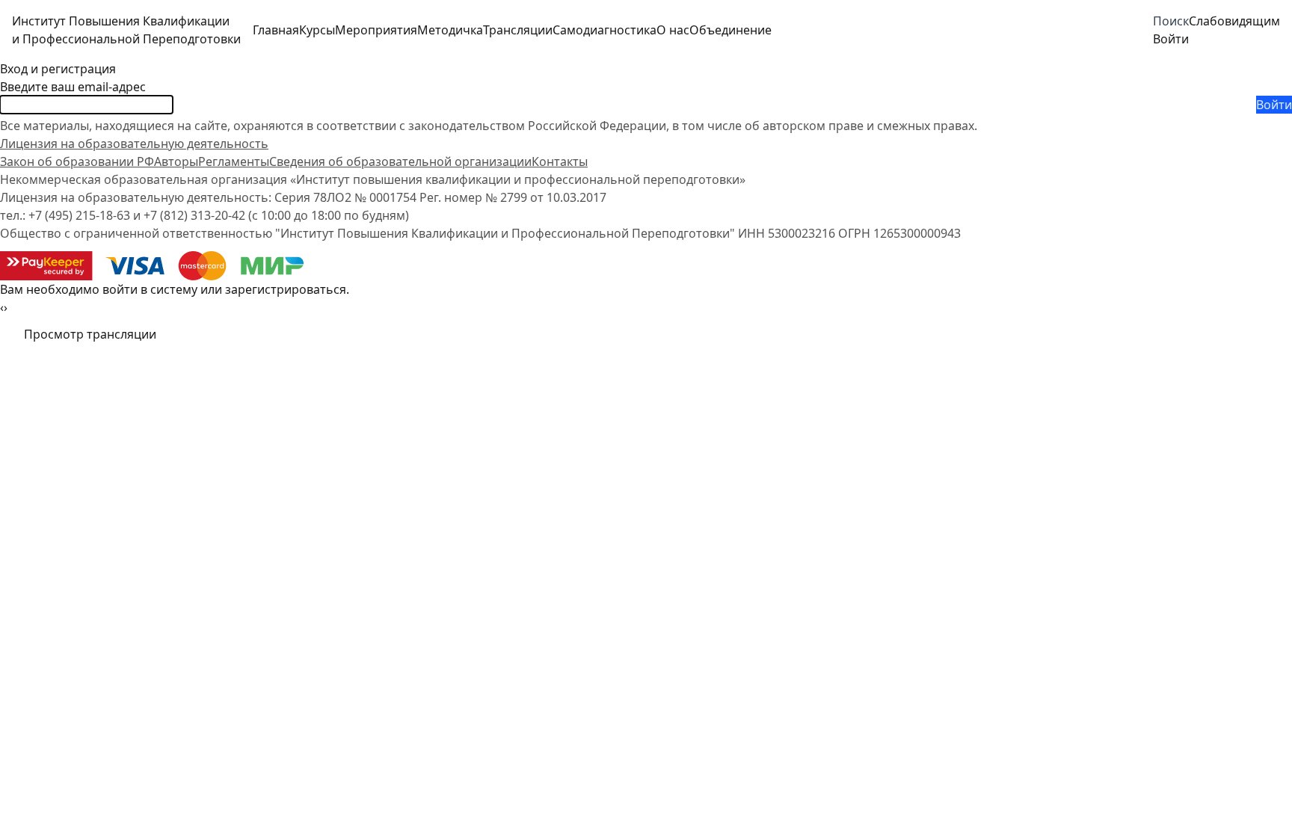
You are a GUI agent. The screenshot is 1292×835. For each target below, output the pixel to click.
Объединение (730, 30)
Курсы (317, 30)
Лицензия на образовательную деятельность (134, 143)
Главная (276, 30)
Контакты (560, 161)
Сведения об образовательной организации (400, 161)
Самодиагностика (604, 30)
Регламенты (233, 161)
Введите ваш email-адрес (73, 86)
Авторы (176, 161)
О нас (672, 30)
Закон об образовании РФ (77, 161)
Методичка (450, 30)
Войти (1274, 104)
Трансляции (518, 30)
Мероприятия (376, 30)
